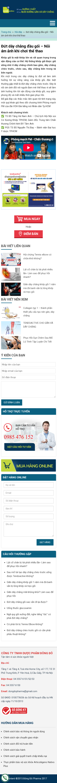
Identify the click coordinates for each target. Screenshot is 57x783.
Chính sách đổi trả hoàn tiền (18, 743)
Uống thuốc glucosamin (19, 608)
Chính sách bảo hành (14, 749)
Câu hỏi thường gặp (17, 554)
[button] (52, 23)
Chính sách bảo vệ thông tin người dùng (24, 731)
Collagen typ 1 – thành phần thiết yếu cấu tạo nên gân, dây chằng (38, 312)
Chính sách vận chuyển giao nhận (20, 737)
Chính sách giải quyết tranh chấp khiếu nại (25, 756)
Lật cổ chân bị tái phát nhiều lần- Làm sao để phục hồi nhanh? (38, 273)
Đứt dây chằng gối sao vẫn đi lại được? (27, 602)
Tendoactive (28, 9)
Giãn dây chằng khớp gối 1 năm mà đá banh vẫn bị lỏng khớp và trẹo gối (39, 288)
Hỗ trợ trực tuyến (16, 411)
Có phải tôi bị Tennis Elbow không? (25, 624)
